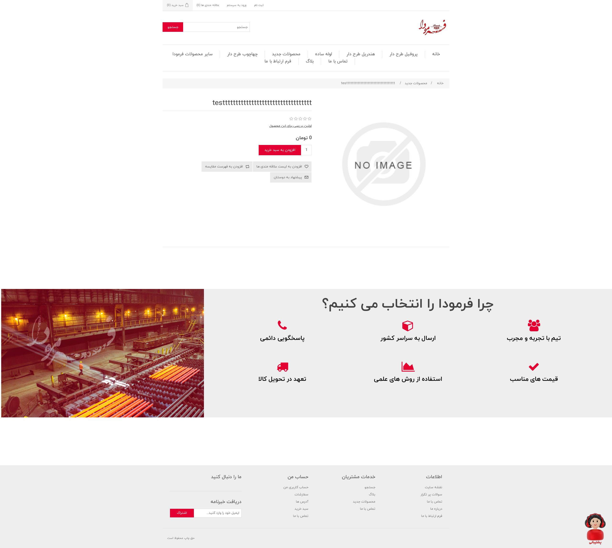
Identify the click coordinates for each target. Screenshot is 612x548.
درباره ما (436, 509)
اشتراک (182, 513)
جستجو (173, 27)
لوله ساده (323, 54)
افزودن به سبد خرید (279, 150)
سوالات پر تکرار (431, 494)
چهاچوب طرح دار (242, 54)
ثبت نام (259, 5)
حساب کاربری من (295, 487)
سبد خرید (301, 509)
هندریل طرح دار (360, 54)
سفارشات (301, 494)
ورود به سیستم (236, 5)
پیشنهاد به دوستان (288, 177)
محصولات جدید (286, 54)
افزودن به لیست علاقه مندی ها (279, 166)
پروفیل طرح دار (403, 54)
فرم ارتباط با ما (277, 61)
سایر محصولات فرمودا (192, 54)
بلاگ (310, 61)
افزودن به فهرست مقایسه (224, 166)
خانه (436, 54)
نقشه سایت (433, 487)
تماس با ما (338, 61)
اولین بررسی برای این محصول (290, 126)
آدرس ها (302, 501)
